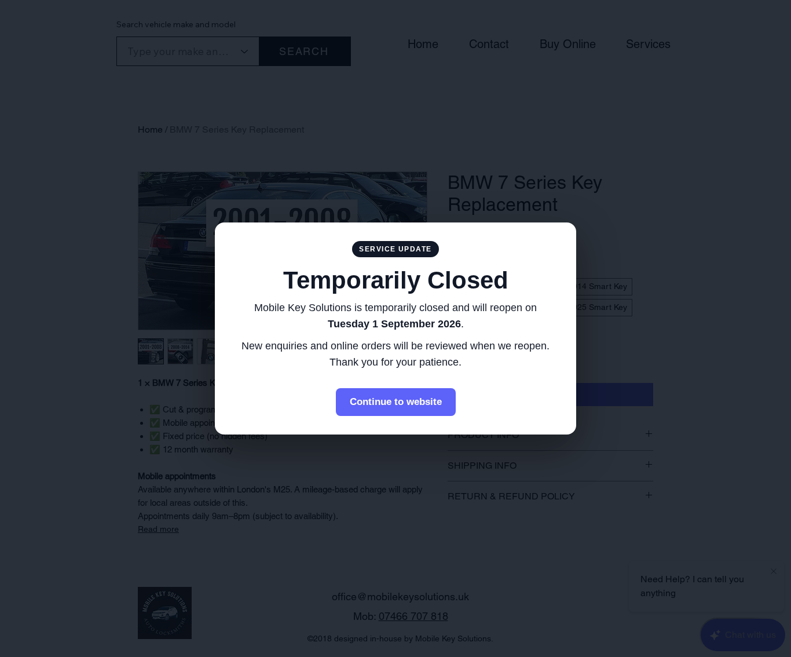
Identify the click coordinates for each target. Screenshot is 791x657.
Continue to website (396, 401)
